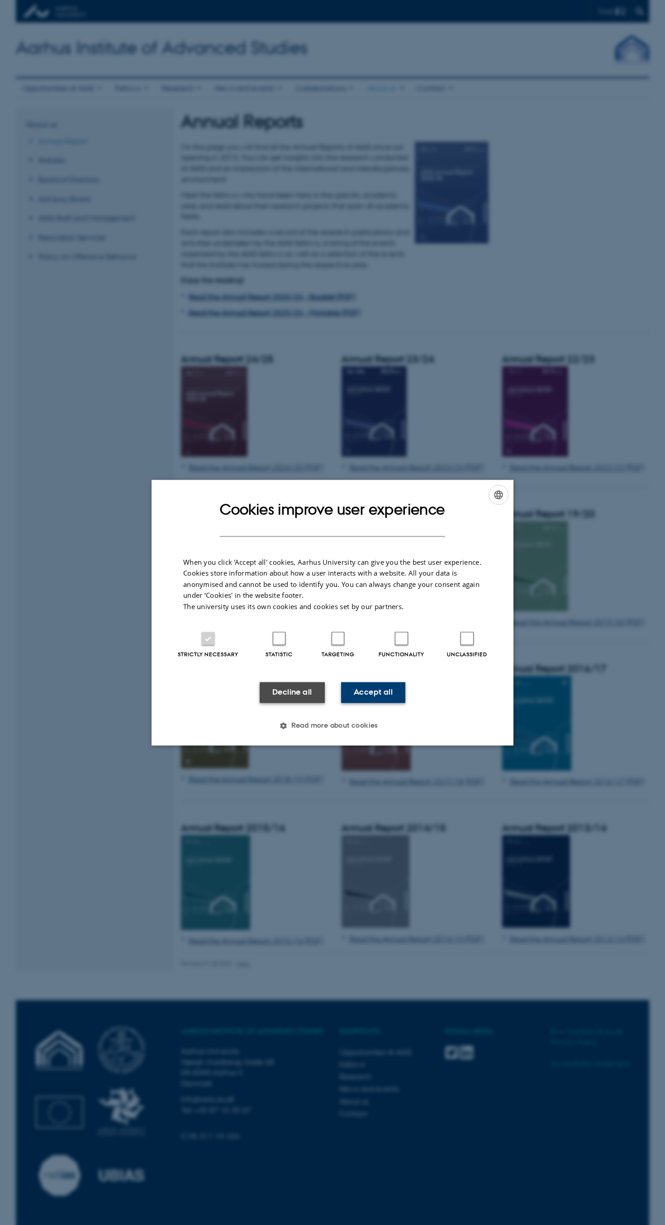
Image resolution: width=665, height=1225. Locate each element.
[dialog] (332, 612)
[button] (332, 725)
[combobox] (498, 494)
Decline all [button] (292, 692)
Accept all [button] (373, 692)
